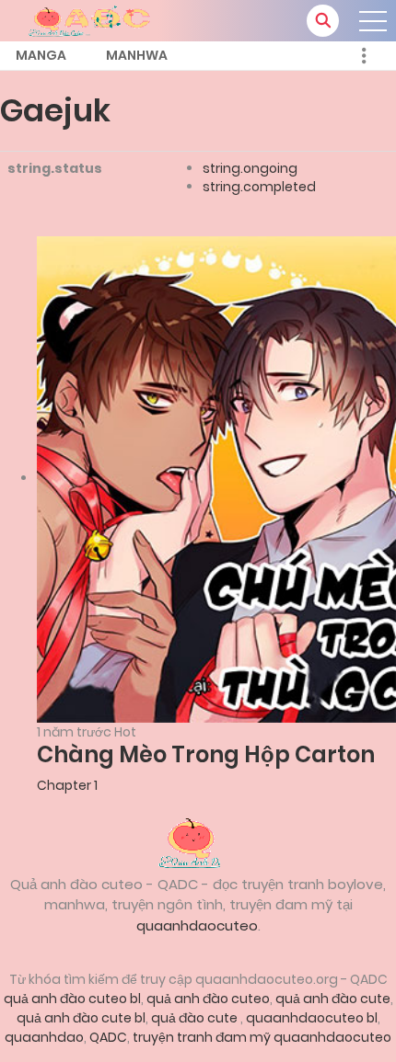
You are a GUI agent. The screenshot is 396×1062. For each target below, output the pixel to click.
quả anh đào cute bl (81, 1018)
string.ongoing (250, 168)
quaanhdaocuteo (197, 925)
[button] (323, 21)
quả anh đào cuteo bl (72, 998)
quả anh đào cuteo (208, 998)
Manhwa (137, 55)
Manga (41, 55)
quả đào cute (195, 1018)
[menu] (373, 21)
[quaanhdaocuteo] (92, 19)
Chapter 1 (67, 785)
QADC (108, 1037)
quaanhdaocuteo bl (312, 1018)
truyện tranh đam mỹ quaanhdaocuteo (262, 1037)
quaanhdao (44, 1037)
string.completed (259, 186)
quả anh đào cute (332, 998)
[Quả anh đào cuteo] (198, 840)
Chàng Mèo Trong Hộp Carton (206, 754)
